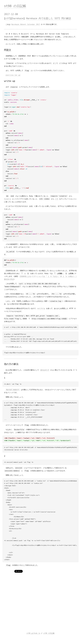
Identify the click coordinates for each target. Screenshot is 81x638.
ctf (7, 18)
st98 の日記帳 (15, 6)
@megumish (44, 370)
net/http (41, 308)
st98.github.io (33, 633)
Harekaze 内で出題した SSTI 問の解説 (48, 18)
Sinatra (7, 199)
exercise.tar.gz (13, 75)
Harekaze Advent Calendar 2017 (25, 24)
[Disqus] (40, 603)
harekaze (17, 18)
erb (56, 199)
